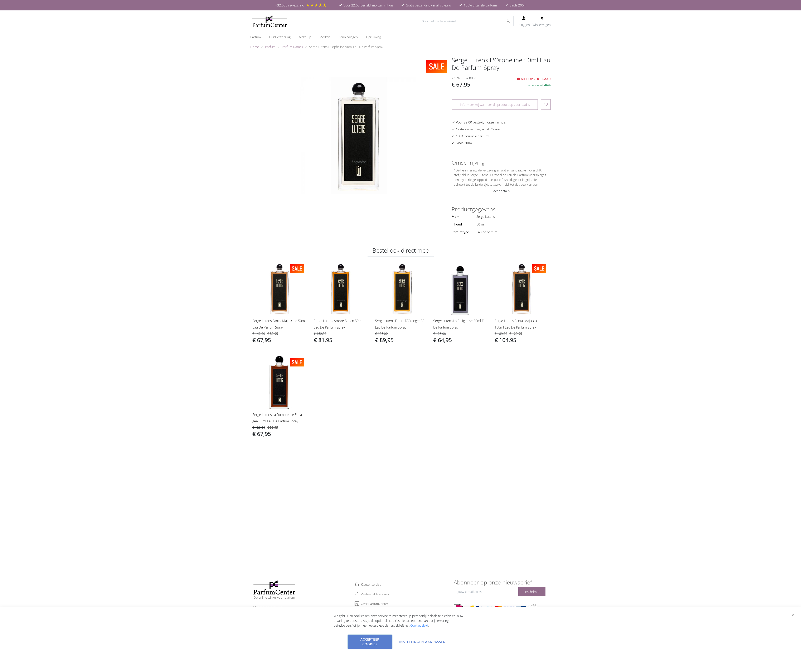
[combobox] (467, 21)
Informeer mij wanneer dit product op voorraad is (495, 104)
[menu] (400, 37)
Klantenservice (371, 584)
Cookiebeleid (419, 625)
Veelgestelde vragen (375, 594)
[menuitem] (257, 37)
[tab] (501, 162)
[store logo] (269, 21)
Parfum (270, 47)
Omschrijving (468, 162)
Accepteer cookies (369, 641)
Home (254, 47)
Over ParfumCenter (374, 604)
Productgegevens (474, 209)
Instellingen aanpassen (422, 642)
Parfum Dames (292, 47)
